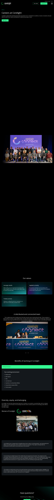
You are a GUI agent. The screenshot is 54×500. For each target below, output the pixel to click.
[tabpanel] (27, 379)
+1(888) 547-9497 (47, 1)
